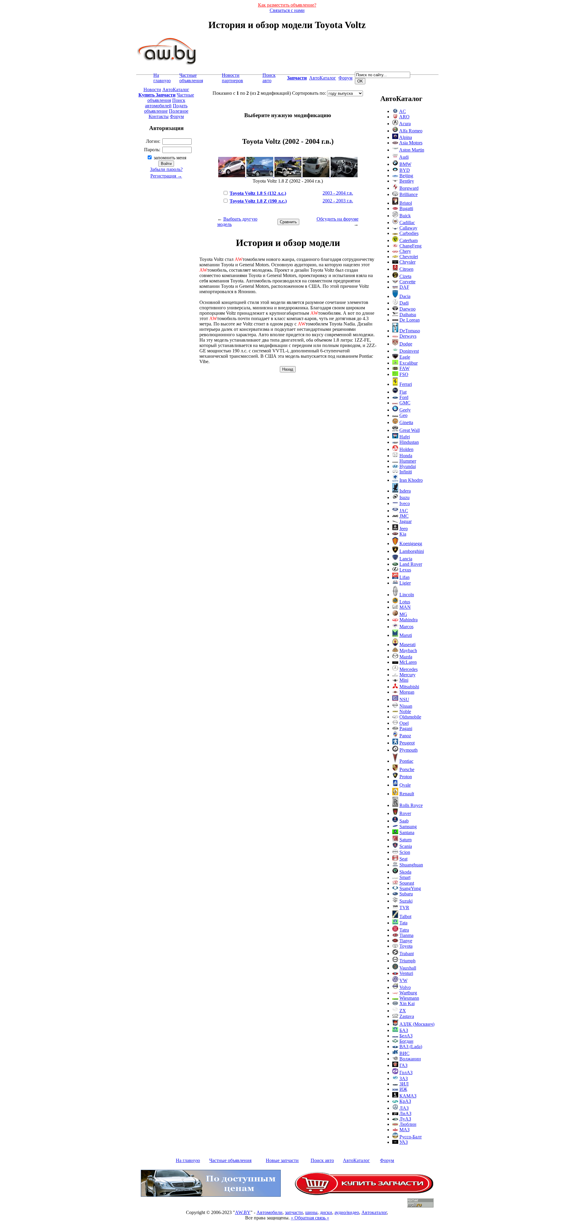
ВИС (404, 1053)
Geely (405, 409)
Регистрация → (166, 175)
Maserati (407, 644)
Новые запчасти (282, 1160)
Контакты (159, 116)
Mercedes (408, 669)
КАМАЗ (407, 1095)
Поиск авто (269, 78)
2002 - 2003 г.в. (338, 200)
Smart (404, 877)
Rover (405, 813)
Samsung (408, 826)
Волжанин (410, 1058)
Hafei (404, 436)
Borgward (409, 188)
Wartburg (408, 992)
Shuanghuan (411, 864)
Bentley (406, 181)
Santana (406, 832)
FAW (404, 368)
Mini (403, 680)
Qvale (405, 785)
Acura (405, 123)
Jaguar (405, 521)
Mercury (407, 674)
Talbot (405, 916)
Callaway (408, 227)
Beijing (406, 175)
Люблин (407, 1124)
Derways (407, 336)
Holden (406, 449)
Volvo (405, 987)
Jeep (403, 528)
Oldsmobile (410, 716)
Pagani (405, 728)
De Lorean (409, 319)
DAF (404, 287)
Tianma (406, 935)
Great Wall (409, 430)
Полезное (178, 111)
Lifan (404, 577)
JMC (404, 516)
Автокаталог (374, 1212)
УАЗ (403, 1142)
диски (326, 1212)
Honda (405, 455)
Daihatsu (407, 314)
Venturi (406, 973)
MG (403, 614)
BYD (404, 170)
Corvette (407, 281)
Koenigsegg (410, 543)
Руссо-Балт (410, 1136)
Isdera (405, 490)
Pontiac (406, 761)
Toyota (406, 946)
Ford (403, 397)
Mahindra (408, 619)
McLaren (408, 662)
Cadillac (407, 222)
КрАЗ (405, 1101)
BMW (405, 164)
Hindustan (409, 442)
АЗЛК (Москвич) (416, 1024)
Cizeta (405, 276)
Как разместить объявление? (287, 4)
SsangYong (410, 888)
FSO (403, 374)
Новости (152, 89)
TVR (404, 907)
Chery (405, 251)
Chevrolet (408, 256)
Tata (403, 922)
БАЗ (403, 1030)
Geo (403, 415)
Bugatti (406, 208)
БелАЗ (406, 1035)
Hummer (407, 461)
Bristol (405, 203)
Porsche (406, 769)
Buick (405, 215)
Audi (404, 157)
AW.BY (243, 1212)
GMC (404, 402)
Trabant (406, 953)
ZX (402, 1010)
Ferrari (405, 384)
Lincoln (406, 594)
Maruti (405, 635)
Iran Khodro (411, 480)
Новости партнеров (232, 78)
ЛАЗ (404, 1108)
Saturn (405, 839)
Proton (405, 776)
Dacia (404, 296)
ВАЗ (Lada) (410, 1046)
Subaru (406, 893)
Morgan (406, 692)
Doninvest (409, 351)
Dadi (404, 302)
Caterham (408, 240)
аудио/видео (347, 1212)
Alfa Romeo (410, 130)
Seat (403, 858)
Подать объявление (165, 108)
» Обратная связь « (310, 1217)
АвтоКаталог (322, 77)
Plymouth (408, 750)
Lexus (405, 569)
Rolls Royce (411, 805)
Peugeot (407, 742)
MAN (405, 607)
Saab (404, 820)
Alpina (405, 137)
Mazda (405, 656)
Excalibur (408, 363)
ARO (404, 116)
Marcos (406, 626)
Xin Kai (407, 1003)
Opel (404, 723)
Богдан (406, 1041)
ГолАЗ (406, 1072)
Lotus (404, 601)
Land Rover (410, 564)
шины (311, 1212)
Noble (405, 711)
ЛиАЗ (405, 1113)
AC (402, 111)
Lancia (405, 558)
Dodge (405, 343)
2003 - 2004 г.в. (338, 192)
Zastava (406, 1016)
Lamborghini (411, 551)
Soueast (406, 883)
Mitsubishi (409, 686)
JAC (403, 510)
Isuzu (404, 497)
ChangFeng (410, 245)
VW (403, 980)
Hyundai (407, 466)
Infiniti (405, 471)
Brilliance (408, 194)
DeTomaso (409, 330)
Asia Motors (410, 142)
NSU (404, 699)
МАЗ (404, 1129)
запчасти (294, 1212)
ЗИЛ (404, 1083)
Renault (406, 793)
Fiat (403, 392)
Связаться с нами (287, 10)
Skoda (405, 872)
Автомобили (270, 1212)
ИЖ (403, 1089)
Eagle (404, 357)
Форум (345, 77)
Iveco (404, 503)
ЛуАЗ (405, 1118)
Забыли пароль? (166, 169)
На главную (162, 78)
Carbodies (409, 233)
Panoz (405, 735)
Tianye (405, 940)
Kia (402, 533)
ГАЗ (403, 1065)
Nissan (405, 706)
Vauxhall (407, 967)
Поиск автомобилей (165, 103)
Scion (404, 852)
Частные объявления (191, 78)
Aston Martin (411, 149)
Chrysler (407, 262)
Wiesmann (409, 998)
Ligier (405, 582)
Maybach (408, 650)
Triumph (407, 960)
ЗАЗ (403, 1078)
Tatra (404, 929)
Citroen (406, 269)
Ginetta (406, 422)
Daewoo (407, 308)
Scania (405, 846)
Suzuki (406, 901)
